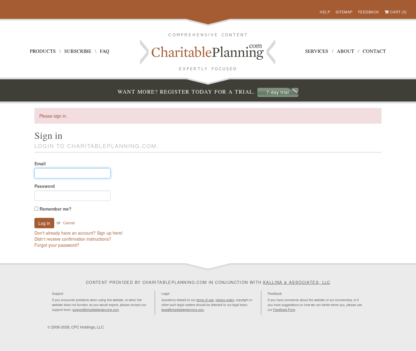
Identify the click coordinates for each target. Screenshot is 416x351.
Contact (374, 51)
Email (40, 163)
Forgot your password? (56, 245)
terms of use (205, 300)
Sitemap (344, 11)
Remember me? (55, 209)
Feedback (368, 11)
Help (325, 11)
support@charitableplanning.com (95, 310)
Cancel (69, 222)
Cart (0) (398, 11)
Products (43, 51)
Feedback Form (284, 310)
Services (316, 51)
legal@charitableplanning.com (182, 310)
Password (44, 186)
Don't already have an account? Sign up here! (78, 233)
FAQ (104, 51)
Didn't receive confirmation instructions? (72, 239)
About (345, 51)
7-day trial (277, 92)
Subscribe (77, 51)
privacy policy (225, 300)
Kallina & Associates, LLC (296, 282)
